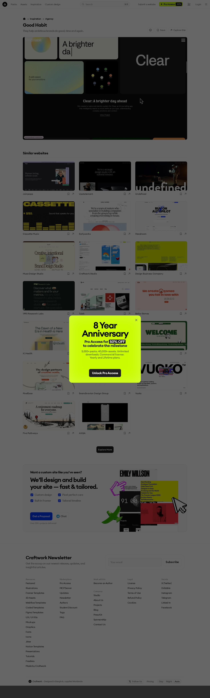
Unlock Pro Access (105, 373)
